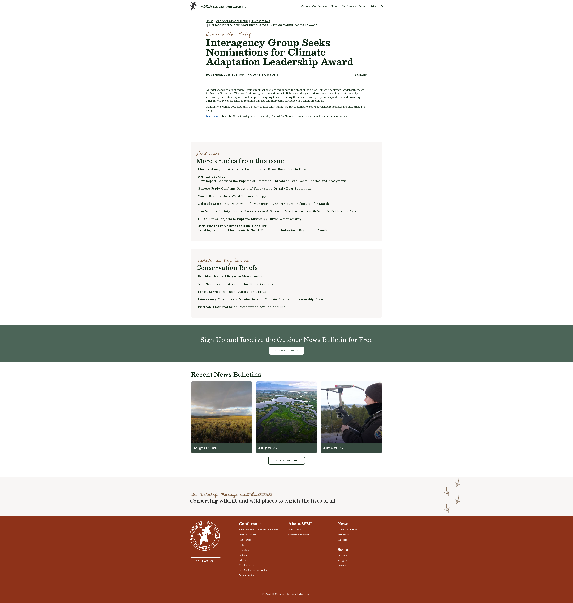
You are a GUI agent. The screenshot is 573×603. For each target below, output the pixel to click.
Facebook (342, 555)
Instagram (342, 560)
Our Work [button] (348, 6)
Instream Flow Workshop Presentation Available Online (242, 307)
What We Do (294, 530)
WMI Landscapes (211, 177)
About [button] (304, 6)
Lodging (243, 555)
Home (209, 21)
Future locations (247, 575)
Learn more (213, 116)
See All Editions (286, 460)
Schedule (243, 560)
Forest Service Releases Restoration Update (232, 291)
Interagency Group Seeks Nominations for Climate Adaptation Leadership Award (262, 299)
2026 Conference (247, 535)
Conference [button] (319, 6)
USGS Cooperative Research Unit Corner (232, 226)
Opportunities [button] (368, 6)
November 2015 (260, 21)
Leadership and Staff (298, 535)
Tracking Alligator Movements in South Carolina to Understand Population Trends (263, 230)
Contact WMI (205, 561)
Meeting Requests (248, 565)
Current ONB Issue (347, 530)
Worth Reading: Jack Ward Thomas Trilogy (232, 196)
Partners (243, 545)
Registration (245, 540)
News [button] (334, 6)
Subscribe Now (286, 350)
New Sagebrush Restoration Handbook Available (236, 284)
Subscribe (342, 540)
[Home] (195, 6)
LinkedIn (342, 566)
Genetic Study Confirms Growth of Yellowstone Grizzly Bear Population (254, 188)
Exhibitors (244, 550)
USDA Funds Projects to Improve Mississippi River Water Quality (250, 219)
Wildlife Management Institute (223, 6)
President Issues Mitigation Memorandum (231, 276)
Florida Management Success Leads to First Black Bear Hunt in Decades (255, 169)
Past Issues (343, 535)
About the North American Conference (258, 530)
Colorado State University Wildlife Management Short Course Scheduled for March (263, 203)
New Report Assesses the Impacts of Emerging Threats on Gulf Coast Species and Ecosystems (272, 181)
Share (362, 75)
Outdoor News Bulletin (232, 21)
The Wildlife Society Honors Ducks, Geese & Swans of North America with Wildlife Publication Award (279, 211)
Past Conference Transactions (254, 570)
